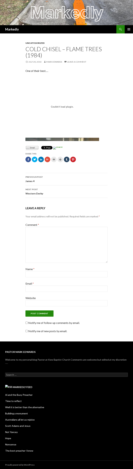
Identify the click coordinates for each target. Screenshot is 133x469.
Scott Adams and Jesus (17, 425)
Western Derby (34, 191)
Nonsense (10, 444)
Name (29, 269)
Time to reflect (13, 401)
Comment (32, 224)
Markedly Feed (22, 387)
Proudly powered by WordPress (20, 464)
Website (30, 298)
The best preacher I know (19, 450)
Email (29, 283)
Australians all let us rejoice (20, 419)
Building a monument (16, 413)
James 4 (34, 179)
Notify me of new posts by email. (47, 331)
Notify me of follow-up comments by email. (54, 322)
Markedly (12, 29)
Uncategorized (35, 43)
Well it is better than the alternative (24, 407)
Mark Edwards (54, 61)
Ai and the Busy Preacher (19, 394)
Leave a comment (76, 61)
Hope (8, 438)
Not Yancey (11, 432)
